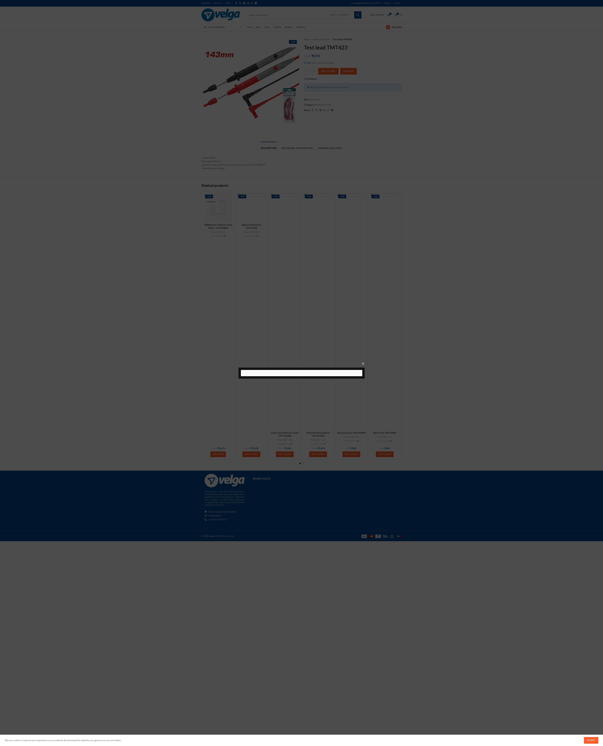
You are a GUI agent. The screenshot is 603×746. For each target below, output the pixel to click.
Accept (591, 740)
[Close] (363, 364)
